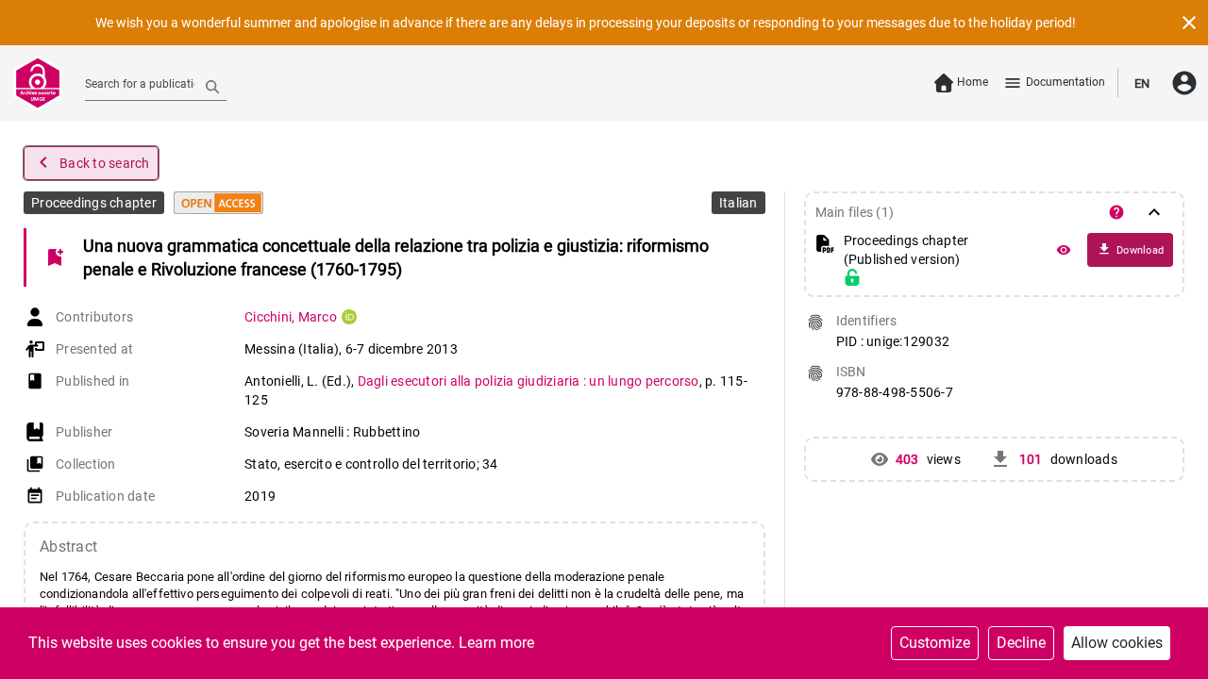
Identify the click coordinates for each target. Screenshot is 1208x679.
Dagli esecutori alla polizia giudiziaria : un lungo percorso (528, 381)
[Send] (212, 86)
